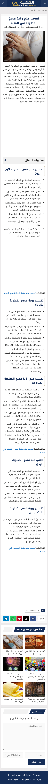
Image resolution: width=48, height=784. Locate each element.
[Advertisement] (24, 130)
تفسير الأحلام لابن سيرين (32, 610)
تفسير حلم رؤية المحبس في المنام (27, 550)
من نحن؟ (36, 775)
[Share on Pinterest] (19, 618)
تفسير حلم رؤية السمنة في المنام (13, 700)
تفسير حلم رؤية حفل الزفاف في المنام (24, 450)
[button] (3, 3)
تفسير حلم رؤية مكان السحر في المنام (36, 700)
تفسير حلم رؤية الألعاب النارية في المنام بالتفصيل (13, 676)
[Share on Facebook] (33, 618)
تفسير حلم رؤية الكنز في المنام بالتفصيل (35, 652)
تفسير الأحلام (35, 10)
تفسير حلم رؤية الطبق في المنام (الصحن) (14, 652)
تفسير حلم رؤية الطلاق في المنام (19, 293)
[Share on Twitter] (26, 618)
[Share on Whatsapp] (13, 618)
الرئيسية (44, 10)
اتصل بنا (11, 775)
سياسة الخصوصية (24, 775)
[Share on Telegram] (6, 618)
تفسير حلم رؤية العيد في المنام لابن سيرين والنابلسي (36, 676)
